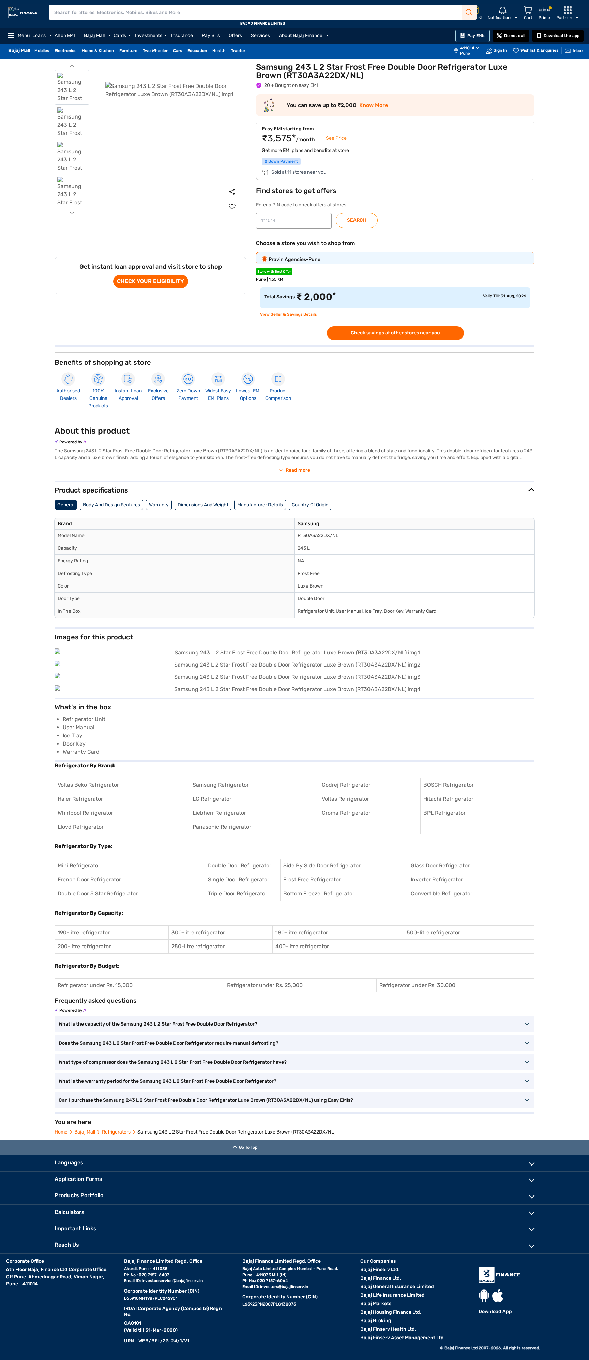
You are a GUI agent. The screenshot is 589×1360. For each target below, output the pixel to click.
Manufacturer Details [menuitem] (260, 505)
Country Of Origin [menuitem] (310, 505)
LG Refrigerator (212, 799)
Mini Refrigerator (79, 865)
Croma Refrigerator (346, 813)
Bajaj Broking (375, 1321)
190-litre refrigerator (84, 932)
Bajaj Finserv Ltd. (380, 1269)
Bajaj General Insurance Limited (397, 1286)
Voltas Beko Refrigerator (88, 785)
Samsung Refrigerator (221, 785)
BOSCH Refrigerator (448, 785)
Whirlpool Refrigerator (85, 813)
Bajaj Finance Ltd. (380, 1278)
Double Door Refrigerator (239, 865)
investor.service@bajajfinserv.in (172, 1280)
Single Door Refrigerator (238, 879)
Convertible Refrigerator (441, 893)
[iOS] (497, 1295)
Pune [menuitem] (465, 53)
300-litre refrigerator (198, 932)
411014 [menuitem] (467, 48)
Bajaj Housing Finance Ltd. (390, 1312)
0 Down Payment (281, 161)
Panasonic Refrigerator (222, 827)
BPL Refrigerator (444, 813)
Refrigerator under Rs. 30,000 (417, 985)
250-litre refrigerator (198, 946)
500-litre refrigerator (433, 932)
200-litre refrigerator (84, 946)
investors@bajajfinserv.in (284, 1286)
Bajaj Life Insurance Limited (392, 1295)
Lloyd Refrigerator (81, 827)
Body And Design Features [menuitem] (111, 505)
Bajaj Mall (84, 1132)
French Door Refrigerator (89, 879)
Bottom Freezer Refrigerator (318, 893)
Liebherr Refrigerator (219, 813)
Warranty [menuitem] (159, 505)
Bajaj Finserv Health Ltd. (388, 1329)
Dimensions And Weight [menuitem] (203, 505)
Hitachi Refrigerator (448, 799)
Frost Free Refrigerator (312, 879)
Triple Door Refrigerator (237, 893)
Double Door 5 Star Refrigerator (98, 893)
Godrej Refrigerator (346, 785)
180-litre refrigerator (301, 932)
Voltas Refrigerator (345, 799)
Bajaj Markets (375, 1304)
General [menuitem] (65, 505)
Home (61, 1132)
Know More (373, 105)
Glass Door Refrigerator (440, 865)
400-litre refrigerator (302, 946)
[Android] (484, 1295)
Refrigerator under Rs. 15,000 (95, 985)
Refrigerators (116, 1132)
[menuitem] (470, 50)
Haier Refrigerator (80, 799)
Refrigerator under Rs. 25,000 (265, 985)
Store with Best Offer (274, 272)
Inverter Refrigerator (437, 879)
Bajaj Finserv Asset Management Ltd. (402, 1338)
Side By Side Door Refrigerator (322, 865)
